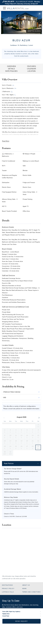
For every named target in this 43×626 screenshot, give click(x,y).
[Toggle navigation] (4, 8)
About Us (26, 585)
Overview (11, 66)
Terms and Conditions (31, 592)
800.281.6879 (9, 1)
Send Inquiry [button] (21, 621)
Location (32, 71)
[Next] (40, 23)
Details (11, 69)
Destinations (7, 585)
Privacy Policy (8, 588)
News (24, 588)
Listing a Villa (8, 592)
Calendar (31, 69)
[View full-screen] (34, 31)
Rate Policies (11, 71)
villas (3, 607)
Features (31, 66)
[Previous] (3, 23)
